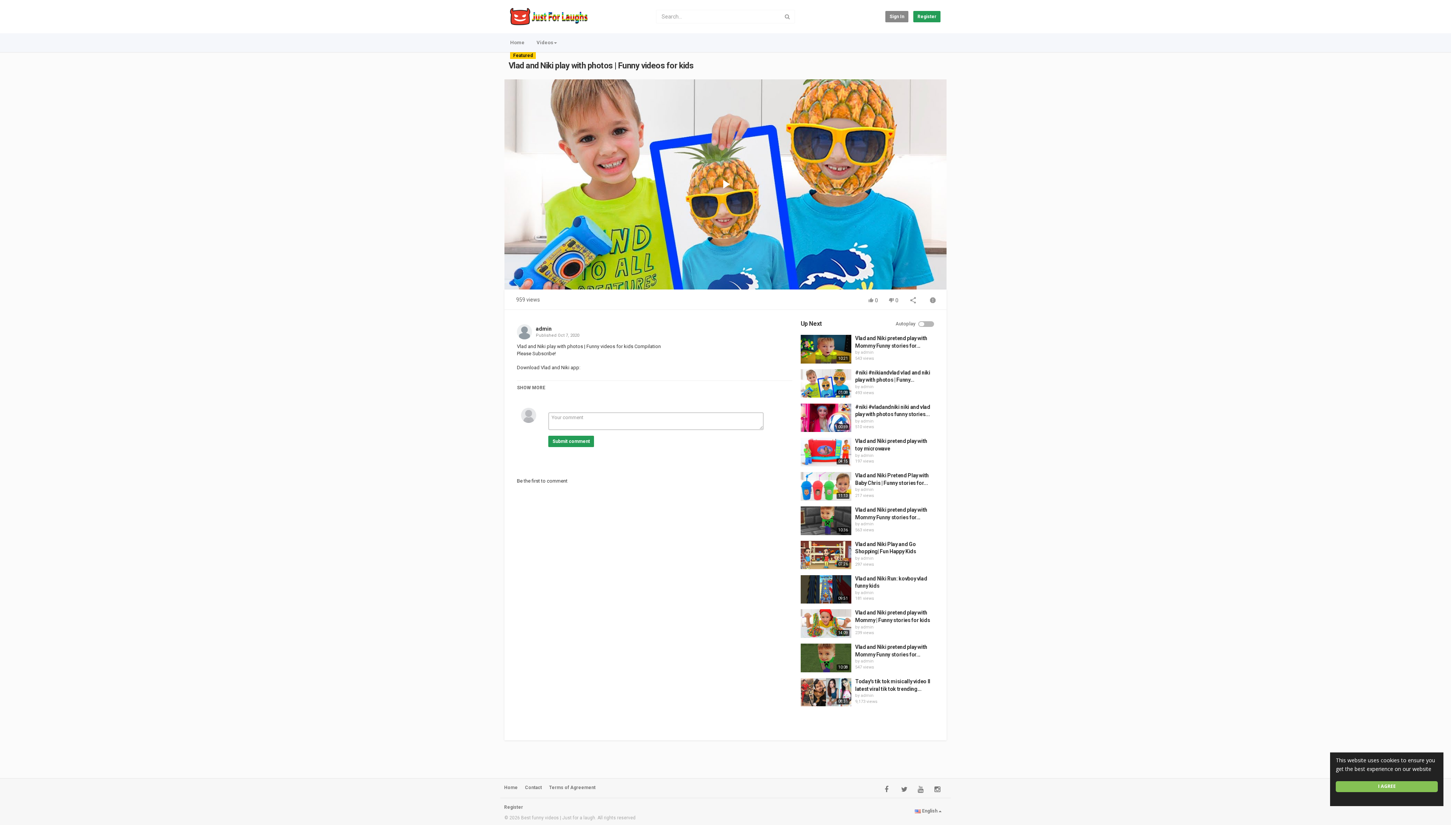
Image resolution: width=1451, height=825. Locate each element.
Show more (531, 387)
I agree (1387, 786)
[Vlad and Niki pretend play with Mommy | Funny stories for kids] (826, 623)
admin (544, 329)
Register (926, 16)
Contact (533, 787)
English (930, 811)
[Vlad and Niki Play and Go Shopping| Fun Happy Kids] (826, 555)
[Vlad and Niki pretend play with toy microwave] (826, 452)
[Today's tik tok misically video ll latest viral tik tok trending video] (826, 692)
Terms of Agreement (572, 787)
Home (517, 42)
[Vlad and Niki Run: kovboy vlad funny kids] (826, 589)
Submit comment (571, 441)
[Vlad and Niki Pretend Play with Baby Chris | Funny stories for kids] (826, 486)
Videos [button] (545, 42)
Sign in (896, 16)
